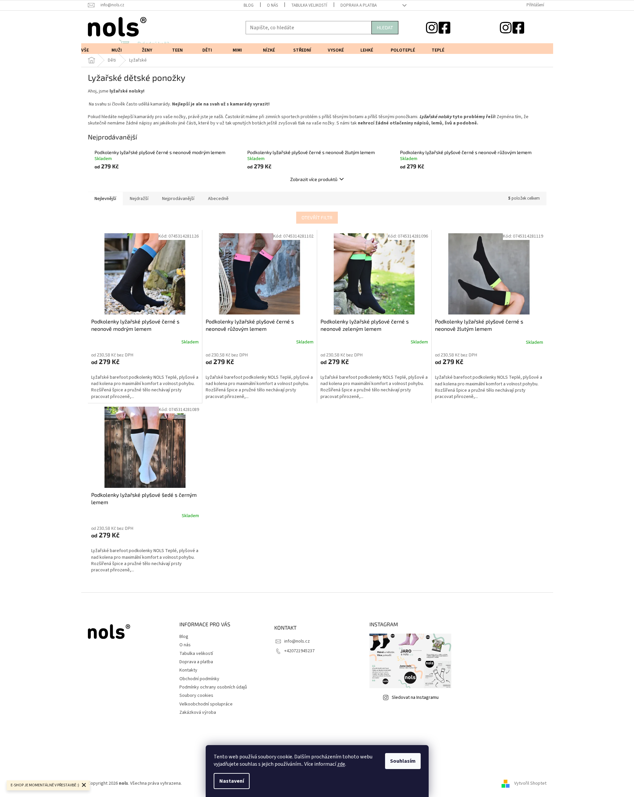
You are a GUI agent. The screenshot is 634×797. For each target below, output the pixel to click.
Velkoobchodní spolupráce (206, 704)
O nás (272, 5)
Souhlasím (403, 761)
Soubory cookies (196, 695)
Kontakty (188, 670)
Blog (249, 5)
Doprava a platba (358, 5)
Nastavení (231, 781)
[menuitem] (88, 50)
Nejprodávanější (178, 198)
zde (341, 764)
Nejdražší (139, 198)
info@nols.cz (297, 641)
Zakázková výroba (197, 712)
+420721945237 (299, 651)
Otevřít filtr (317, 217)
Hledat (385, 27)
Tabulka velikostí (309, 5)
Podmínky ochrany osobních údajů (213, 687)
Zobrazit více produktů (313, 179)
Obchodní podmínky (199, 679)
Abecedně (218, 198)
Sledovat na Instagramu (415, 697)
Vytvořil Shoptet (530, 783)
